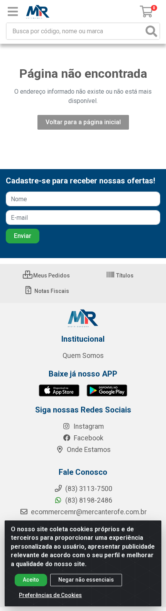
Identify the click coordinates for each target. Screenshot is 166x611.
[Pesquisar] (151, 31)
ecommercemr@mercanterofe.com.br (89, 512)
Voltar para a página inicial (83, 122)
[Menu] (13, 12)
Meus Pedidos (51, 275)
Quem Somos (83, 355)
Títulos (124, 275)
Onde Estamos (88, 450)
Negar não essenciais (86, 580)
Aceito (31, 580)
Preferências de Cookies (50, 595)
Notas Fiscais (51, 291)
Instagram (88, 426)
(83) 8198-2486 (88, 500)
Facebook (87, 438)
